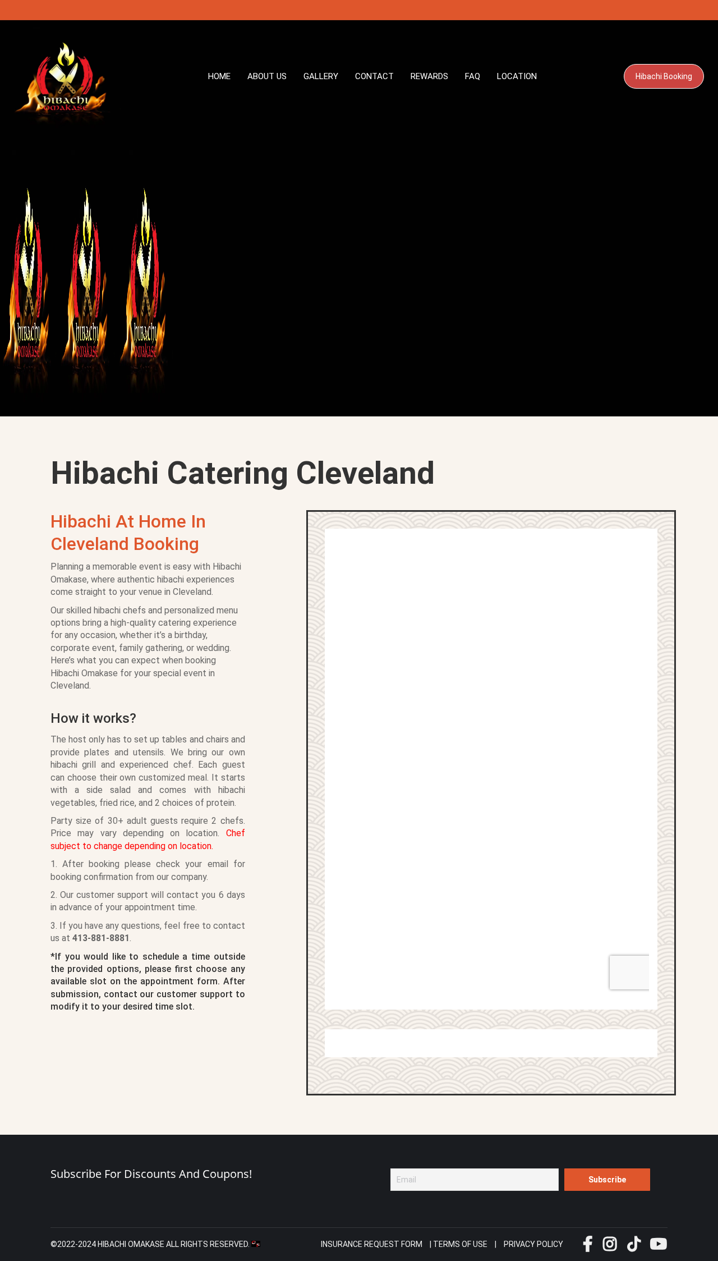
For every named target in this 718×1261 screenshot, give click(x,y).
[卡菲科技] (255, 1244)
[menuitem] (219, 76)
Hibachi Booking (664, 76)
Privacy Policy (533, 1244)
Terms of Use (460, 1244)
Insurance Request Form (371, 1244)
